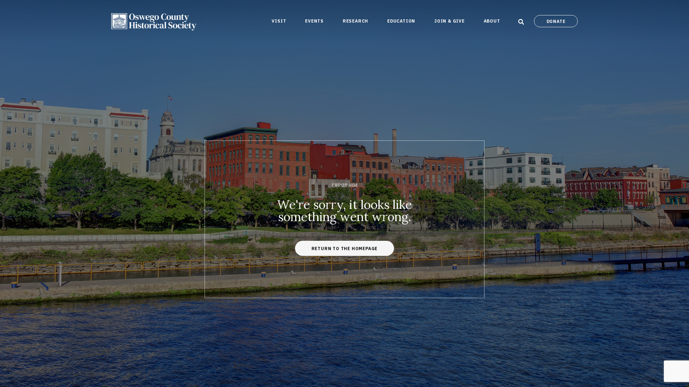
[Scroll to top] (674, 346)
